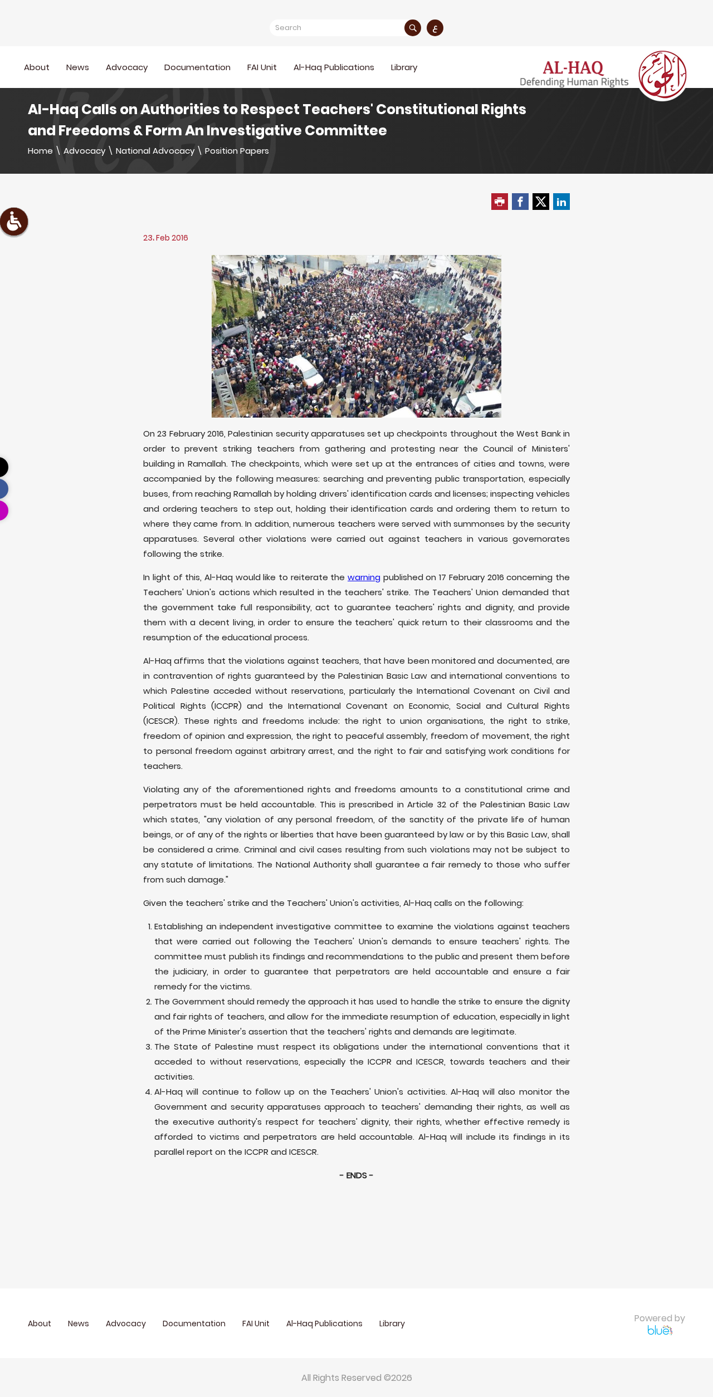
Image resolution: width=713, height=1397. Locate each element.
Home (40, 150)
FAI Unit (262, 67)
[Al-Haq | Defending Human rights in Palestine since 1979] (605, 74)
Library (404, 67)
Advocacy (84, 150)
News (77, 67)
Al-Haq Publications (334, 67)
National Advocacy (155, 150)
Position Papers (237, 150)
